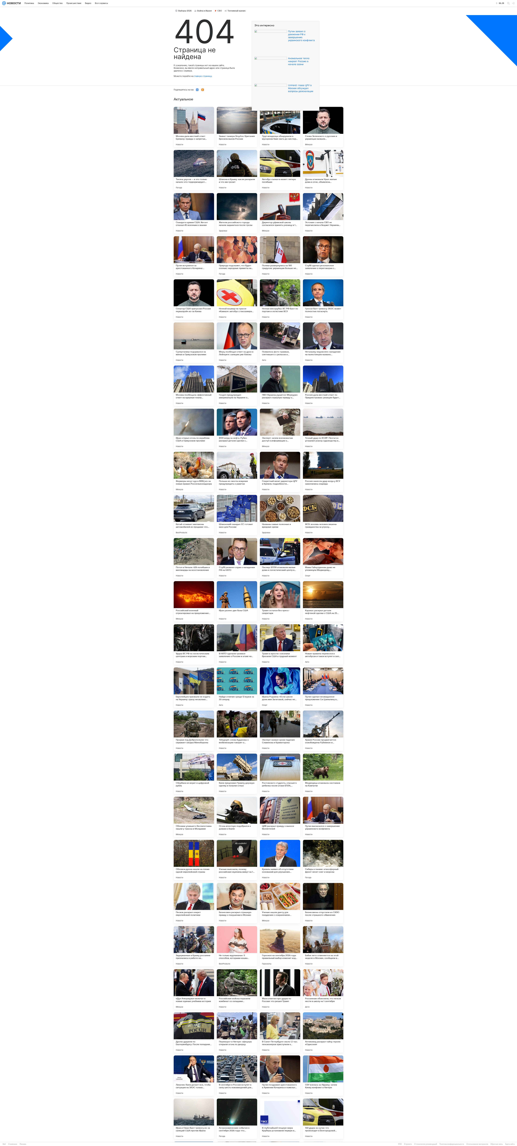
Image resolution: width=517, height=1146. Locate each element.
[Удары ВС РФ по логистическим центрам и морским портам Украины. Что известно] (194, 644)
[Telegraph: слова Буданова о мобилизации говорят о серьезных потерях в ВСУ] (237, 731)
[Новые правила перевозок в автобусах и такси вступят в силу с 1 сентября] (323, 644)
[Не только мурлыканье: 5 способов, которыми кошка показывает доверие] (237, 946)
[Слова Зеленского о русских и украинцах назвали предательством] (323, 127)
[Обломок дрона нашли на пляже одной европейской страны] (194, 860)
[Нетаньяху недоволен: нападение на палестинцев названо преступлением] (323, 342)
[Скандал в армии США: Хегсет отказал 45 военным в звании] (194, 213)
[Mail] (4, 3)
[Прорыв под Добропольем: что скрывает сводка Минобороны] (194, 731)
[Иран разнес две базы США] (237, 601)
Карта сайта (510, 1144)
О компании (12, 1144)
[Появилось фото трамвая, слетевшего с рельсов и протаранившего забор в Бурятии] (280, 342)
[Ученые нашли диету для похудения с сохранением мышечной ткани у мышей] (280, 903)
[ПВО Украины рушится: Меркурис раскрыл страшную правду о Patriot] (280, 386)
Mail (4, 1144)
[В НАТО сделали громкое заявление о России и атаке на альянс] (237, 644)
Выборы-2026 (185, 11)
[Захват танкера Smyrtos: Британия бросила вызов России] (237, 127)
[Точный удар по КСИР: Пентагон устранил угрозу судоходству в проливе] (323, 429)
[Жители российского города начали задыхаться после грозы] (237, 213)
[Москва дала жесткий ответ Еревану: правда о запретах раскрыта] (194, 127)
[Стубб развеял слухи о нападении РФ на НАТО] (237, 558)
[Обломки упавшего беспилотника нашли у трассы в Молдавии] (194, 817)
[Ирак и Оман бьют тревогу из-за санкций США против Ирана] (194, 1119)
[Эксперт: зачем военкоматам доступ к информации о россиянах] (280, 429)
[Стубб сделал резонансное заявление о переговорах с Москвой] (323, 256)
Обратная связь (496, 1144)
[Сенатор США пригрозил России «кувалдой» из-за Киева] (194, 299)
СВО (219, 11)
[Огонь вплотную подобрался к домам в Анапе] (237, 817)
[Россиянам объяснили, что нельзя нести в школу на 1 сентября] (323, 989)
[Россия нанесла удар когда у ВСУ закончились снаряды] (323, 472)
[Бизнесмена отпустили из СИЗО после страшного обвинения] (323, 903)
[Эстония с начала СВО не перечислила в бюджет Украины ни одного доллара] (323, 213)
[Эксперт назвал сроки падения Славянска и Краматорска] (280, 731)
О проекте (408, 1144)
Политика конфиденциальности (451, 1144)
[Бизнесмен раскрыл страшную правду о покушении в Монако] (237, 903)
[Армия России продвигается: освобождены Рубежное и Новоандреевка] (323, 731)
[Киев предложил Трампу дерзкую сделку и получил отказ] (237, 774)
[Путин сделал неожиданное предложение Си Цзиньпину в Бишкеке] (323, 687)
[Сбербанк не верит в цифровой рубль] (194, 774)
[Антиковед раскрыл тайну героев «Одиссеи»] (323, 1032)
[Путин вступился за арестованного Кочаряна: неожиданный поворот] (194, 256)
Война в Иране (204, 11)
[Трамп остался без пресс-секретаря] (280, 601)
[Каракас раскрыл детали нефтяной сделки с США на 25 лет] (323, 601)
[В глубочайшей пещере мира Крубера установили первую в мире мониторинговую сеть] (280, 1119)
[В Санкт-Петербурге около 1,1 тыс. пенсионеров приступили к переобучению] (280, 1032)
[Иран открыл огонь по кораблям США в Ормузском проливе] (194, 429)
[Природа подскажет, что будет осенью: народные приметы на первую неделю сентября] (237, 256)
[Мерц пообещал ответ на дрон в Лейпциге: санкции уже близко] (237, 342)
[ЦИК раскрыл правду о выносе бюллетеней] (280, 817)
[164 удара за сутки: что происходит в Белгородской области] (323, 1119)
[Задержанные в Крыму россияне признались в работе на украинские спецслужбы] (194, 946)
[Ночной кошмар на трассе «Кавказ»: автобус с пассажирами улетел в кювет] (237, 299)
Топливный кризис (237, 11)
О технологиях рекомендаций (425, 1144)
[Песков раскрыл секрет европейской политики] (194, 903)
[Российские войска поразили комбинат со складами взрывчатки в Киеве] (237, 989)
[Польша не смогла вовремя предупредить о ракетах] (237, 472)
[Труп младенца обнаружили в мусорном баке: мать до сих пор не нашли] (280, 127)
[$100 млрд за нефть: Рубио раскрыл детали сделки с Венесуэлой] (237, 429)
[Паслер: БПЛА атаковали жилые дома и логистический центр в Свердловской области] (280, 558)
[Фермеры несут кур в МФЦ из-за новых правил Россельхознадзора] (194, 472)
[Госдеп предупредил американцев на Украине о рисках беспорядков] (237, 386)
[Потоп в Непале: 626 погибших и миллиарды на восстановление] (194, 558)
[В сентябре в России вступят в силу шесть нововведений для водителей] (237, 1075)
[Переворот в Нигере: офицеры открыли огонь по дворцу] (237, 1032)
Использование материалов (477, 1144)
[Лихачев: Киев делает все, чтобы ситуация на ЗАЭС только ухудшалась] (194, 1075)
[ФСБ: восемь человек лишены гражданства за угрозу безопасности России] (323, 515)
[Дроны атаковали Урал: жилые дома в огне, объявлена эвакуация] (323, 170)
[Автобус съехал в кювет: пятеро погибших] (280, 170)
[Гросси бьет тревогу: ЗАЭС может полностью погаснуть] (323, 299)
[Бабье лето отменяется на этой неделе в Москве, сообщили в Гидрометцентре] (323, 946)
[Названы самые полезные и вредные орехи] (280, 515)
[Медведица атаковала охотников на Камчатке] (323, 774)
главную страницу (203, 76)
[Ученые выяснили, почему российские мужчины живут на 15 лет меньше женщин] (237, 860)
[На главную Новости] (13, 3)
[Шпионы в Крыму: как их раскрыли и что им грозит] (237, 170)
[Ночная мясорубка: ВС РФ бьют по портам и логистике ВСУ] (280, 299)
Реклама (23, 1144)
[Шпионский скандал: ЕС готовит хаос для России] (237, 515)
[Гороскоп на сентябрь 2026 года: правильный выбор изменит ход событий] (280, 946)
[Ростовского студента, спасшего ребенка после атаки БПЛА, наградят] (280, 774)
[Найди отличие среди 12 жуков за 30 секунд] (237, 687)
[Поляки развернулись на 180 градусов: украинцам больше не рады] (280, 256)
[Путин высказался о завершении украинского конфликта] (323, 817)
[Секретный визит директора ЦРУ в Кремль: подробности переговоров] (280, 472)
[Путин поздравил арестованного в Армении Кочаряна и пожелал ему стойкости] (280, 1075)
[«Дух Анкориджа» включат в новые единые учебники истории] (194, 989)
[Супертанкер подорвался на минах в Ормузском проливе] (194, 342)
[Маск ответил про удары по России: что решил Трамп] (280, 989)
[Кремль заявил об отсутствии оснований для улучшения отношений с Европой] (280, 860)
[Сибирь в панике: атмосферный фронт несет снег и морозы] (323, 860)
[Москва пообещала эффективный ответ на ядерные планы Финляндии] (194, 386)
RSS (400, 1144)
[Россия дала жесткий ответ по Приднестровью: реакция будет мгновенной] (323, 386)
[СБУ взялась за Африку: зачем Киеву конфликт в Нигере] (323, 1075)
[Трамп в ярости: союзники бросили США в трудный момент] (280, 644)
